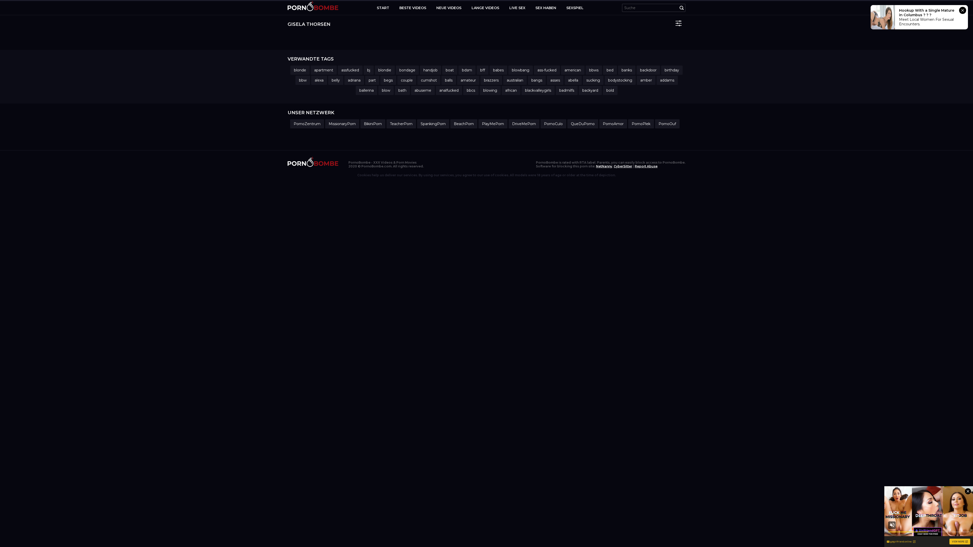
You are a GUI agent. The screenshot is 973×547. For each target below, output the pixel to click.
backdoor (648, 70)
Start (383, 8)
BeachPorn (464, 124)
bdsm (467, 70)
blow (386, 90)
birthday (672, 70)
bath (402, 90)
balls (449, 80)
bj (368, 70)
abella (573, 80)
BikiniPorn (373, 124)
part (372, 80)
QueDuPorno (583, 124)
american (573, 70)
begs (388, 80)
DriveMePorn (524, 124)
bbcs (471, 90)
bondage (407, 70)
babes (498, 70)
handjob (430, 70)
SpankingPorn (433, 124)
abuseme (423, 90)
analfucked (449, 90)
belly (336, 80)
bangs (536, 80)
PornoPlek (641, 124)
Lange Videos (485, 8)
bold (610, 90)
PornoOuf (667, 124)
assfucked (350, 70)
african (511, 90)
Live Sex (517, 8)
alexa (319, 80)
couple (407, 80)
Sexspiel (575, 8)
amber (646, 80)
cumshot (429, 80)
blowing (490, 90)
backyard (590, 90)
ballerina (366, 90)
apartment (323, 70)
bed (610, 70)
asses (555, 80)
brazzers (491, 80)
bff (482, 70)
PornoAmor (613, 124)
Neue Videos (448, 8)
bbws (593, 70)
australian (515, 80)
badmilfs (566, 90)
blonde (300, 70)
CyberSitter (623, 166)
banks (627, 70)
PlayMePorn (493, 124)
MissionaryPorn (342, 124)
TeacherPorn (401, 124)
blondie (384, 70)
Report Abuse (646, 166)
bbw (303, 80)
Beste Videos (412, 8)
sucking (593, 80)
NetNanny (604, 166)
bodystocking (620, 80)
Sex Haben (545, 8)
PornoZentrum (307, 124)
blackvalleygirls (538, 90)
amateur (468, 80)
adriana (354, 80)
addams (667, 80)
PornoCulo (553, 124)
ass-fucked (546, 70)
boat (450, 70)
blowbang (520, 70)
